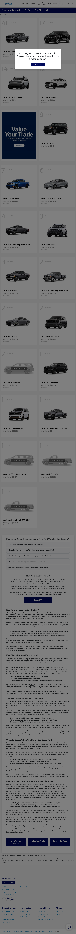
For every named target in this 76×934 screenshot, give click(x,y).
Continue (38, 65)
